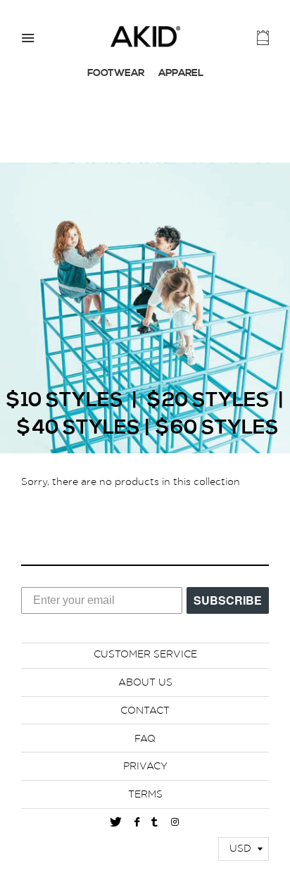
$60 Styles (217, 429)
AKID (145, 36)
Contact (145, 711)
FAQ (145, 739)
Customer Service (145, 655)
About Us (145, 683)
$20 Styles (208, 401)
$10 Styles (64, 401)
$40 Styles (78, 429)
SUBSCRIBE (228, 600)
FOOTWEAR (115, 73)
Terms (145, 795)
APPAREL (180, 73)
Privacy (145, 766)
